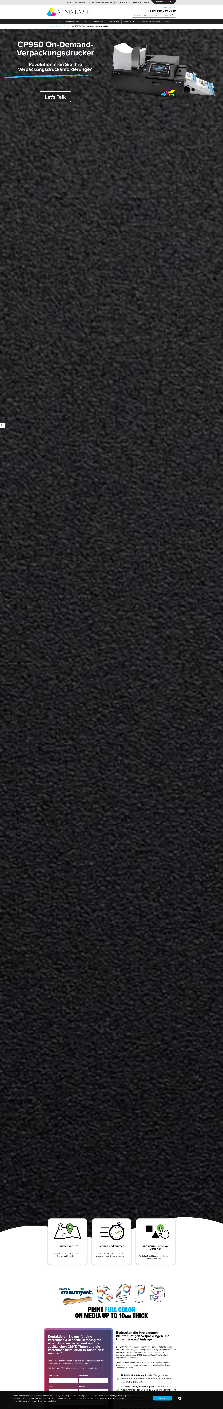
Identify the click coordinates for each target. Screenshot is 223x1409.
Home (50, 26)
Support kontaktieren (150, 21)
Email (52, 1386)
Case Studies (113, 21)
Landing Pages (62, 26)
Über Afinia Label (72, 21)
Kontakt (168, 21)
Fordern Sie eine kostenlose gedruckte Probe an (109, 2)
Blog (87, 21)
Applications (130, 21)
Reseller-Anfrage (140, 2)
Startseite (55, 21)
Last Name (84, 1375)
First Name (54, 1375)
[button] (173, 15)
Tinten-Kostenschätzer (76, 2)
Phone (82, 1386)
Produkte (98, 21)
